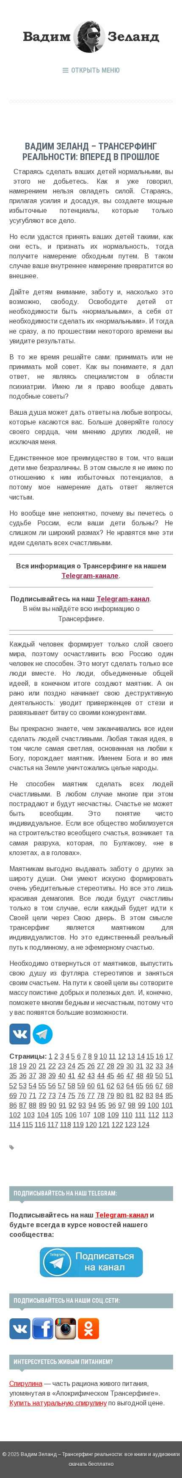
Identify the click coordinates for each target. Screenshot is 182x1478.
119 (78, 1124)
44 (101, 1075)
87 (23, 1105)
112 (153, 1115)
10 (103, 1056)
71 (32, 1095)
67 (159, 1085)
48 (139, 1075)
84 (159, 1095)
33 (159, 1066)
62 (110, 1085)
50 (159, 1075)
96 (112, 1105)
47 (130, 1075)
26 (91, 1066)
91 (62, 1105)
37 (32, 1075)
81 (130, 1095)
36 (23, 1075)
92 (72, 1105)
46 (120, 1075)
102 (15, 1115)
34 (169, 1066)
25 (81, 1066)
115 (27, 1124)
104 (43, 1115)
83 (149, 1095)
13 (131, 1056)
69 (13, 1095)
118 (65, 1124)
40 (62, 1075)
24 (71, 1066)
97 (122, 1105)
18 (13, 1066)
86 (13, 1105)
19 (23, 1066)
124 (143, 1124)
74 (62, 1095)
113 (167, 1115)
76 (81, 1095)
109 (113, 1115)
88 (32, 1105)
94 (92, 1105)
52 (13, 1085)
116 (40, 1124)
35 (13, 1075)
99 (142, 1105)
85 (169, 1095)
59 (81, 1085)
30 (130, 1066)
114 (14, 1124)
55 (42, 1085)
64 (130, 1085)
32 (149, 1066)
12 (122, 1056)
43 (91, 1075)
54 (32, 1085)
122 (117, 1124)
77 (91, 1095)
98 (131, 1105)
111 (140, 1115)
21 (42, 1066)
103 (29, 1115)
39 (52, 1075)
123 (130, 1124)
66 (149, 1085)
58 (71, 1085)
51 (169, 1075)
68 (169, 1085)
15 (150, 1056)
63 (120, 1085)
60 (91, 1085)
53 (23, 1085)
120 (91, 1124)
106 (71, 1115)
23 (62, 1066)
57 (62, 1085)
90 (52, 1105)
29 (120, 1066)
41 (71, 1075)
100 (153, 1105)
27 (101, 1066)
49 (149, 1075)
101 (167, 1105)
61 (101, 1085)
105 (57, 1115)
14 (141, 1056)
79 (110, 1095)
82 (139, 1095)
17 (169, 1056)
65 (139, 1085)
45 (110, 1075)
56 (52, 1085)
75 (71, 1095)
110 (126, 1115)
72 (42, 1095)
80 (120, 1095)
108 (99, 1115)
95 (102, 1105)
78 (101, 1095)
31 (139, 1066)
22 (52, 1066)
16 (159, 1056)
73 (52, 1095)
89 (43, 1105)
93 (82, 1105)
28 (110, 1066)
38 (42, 1075)
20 (32, 1066)
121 (104, 1124)
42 (81, 1075)
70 (23, 1095)
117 (52, 1124)
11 (112, 1056)
